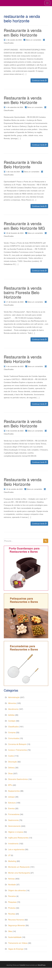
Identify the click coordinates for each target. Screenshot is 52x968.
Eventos (11, 808)
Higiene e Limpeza (15, 832)
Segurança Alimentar (16, 925)
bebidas (11, 715)
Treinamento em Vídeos (17, 943)
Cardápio (12, 720)
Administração (14, 697)
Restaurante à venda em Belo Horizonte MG (24, 225)
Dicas (10, 773)
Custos (11, 755)
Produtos (11, 908)
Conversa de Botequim (17, 744)
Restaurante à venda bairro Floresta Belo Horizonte (23, 292)
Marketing (12, 861)
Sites (10, 931)
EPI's (10, 785)
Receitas (11, 913)
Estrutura (12, 802)
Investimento (13, 843)
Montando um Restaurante (19, 867)
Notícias (11, 878)
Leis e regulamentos (16, 849)
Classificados (9, 43)
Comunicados (13, 738)
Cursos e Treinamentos (17, 750)
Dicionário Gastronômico (18, 779)
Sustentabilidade (14, 937)
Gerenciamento (14, 826)
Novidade (12, 884)
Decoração (12, 761)
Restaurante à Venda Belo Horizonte (23, 164)
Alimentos (12, 703)
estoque (11, 796)
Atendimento (13, 709)
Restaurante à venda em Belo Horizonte (23, 32)
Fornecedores (13, 814)
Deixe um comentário (33, 40)
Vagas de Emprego (15, 949)
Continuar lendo (38, 80)
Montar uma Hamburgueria (19, 872)
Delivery (11, 767)
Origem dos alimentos (17, 890)
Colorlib (22, 965)
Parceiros (12, 896)
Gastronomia (13, 820)
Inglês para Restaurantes (18, 837)
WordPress (41, 965)
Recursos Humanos (16, 919)
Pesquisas (12, 902)
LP (9, 855)
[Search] (45, 541)
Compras (12, 732)
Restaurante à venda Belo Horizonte (23, 359)
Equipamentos (14, 791)
